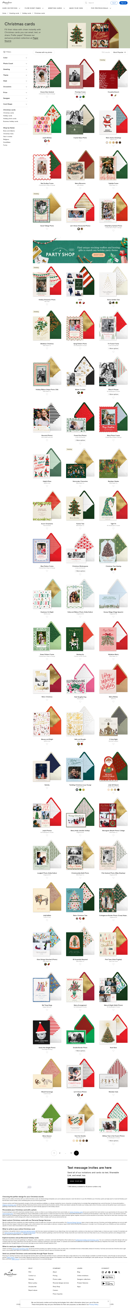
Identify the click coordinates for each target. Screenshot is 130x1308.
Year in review (7, 136)
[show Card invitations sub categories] (19, 8)
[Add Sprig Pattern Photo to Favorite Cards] (80, 348)
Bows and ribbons (9, 131)
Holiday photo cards (9, 118)
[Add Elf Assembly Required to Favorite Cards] (80, 964)
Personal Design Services (74, 1222)
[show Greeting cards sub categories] (64, 8)
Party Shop (56, 1286)
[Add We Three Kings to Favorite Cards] (47, 1010)
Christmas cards (8, 113)
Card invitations (9, 8)
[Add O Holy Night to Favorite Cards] (113, 744)
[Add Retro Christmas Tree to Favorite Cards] (80, 922)
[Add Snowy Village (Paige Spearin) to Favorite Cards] (113, 617)
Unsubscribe (32, 1286)
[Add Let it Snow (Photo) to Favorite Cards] (80, 1098)
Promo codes (57, 1279)
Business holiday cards (10, 121)
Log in (114, 3)
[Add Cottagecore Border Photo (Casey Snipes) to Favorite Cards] (113, 920)
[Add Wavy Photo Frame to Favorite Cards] (113, 440)
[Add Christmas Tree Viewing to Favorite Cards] (113, 572)
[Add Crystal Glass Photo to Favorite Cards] (80, 141)
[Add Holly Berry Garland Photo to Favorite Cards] (113, 230)
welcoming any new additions (13, 1233)
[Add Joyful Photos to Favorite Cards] (47, 835)
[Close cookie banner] (108, 1301)
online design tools (7, 1213)
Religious (6, 139)
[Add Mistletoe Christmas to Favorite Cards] (47, 348)
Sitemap (31, 1279)
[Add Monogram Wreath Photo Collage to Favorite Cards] (113, 835)
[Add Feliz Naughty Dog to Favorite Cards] (80, 701)
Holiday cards (26, 13)
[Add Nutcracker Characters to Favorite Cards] (80, 486)
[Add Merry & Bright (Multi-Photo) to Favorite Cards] (113, 1010)
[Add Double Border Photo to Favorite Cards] (80, 1054)
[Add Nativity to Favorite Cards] (47, 788)
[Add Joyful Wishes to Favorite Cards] (47, 144)
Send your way (76, 1181)
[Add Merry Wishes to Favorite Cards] (113, 701)
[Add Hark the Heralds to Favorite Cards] (80, 1144)
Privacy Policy (93, 1304)
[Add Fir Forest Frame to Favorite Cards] (113, 352)
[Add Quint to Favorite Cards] (80, 306)
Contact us (32, 1275)
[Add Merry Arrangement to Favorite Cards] (80, 1010)
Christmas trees (8, 134)
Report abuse (32, 1290)
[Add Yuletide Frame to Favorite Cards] (113, 188)
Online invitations (82, 1275)
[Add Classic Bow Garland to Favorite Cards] (47, 97)
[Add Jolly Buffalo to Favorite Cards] (47, 920)
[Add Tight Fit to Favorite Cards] (113, 528)
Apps (79, 1286)
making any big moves (29, 1233)
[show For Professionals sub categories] (110, 8)
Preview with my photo (43, 52)
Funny (5, 145)
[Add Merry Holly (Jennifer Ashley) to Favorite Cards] (80, 835)
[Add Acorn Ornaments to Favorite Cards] (47, 528)
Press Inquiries (57, 1294)
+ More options (113, 348)
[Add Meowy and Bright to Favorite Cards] (47, 744)
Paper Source (11, 1257)
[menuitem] (11, 8)
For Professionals (99, 8)
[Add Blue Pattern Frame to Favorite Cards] (47, 571)
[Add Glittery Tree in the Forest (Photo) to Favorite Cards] (113, 1144)
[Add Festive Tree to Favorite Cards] (80, 528)
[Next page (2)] (76, 1153)
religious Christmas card (9, 1205)
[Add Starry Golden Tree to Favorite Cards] (113, 306)
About (55, 1272)
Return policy (32, 1283)
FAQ (29, 1272)
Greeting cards (55, 8)
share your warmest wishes (27, 1231)
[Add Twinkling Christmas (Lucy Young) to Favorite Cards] (80, 793)
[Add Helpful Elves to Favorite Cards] (47, 486)
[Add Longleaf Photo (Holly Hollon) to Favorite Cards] (47, 878)
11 (71, 1153)
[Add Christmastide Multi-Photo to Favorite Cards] (80, 878)
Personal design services (61, 1283)
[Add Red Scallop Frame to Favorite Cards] (47, 188)
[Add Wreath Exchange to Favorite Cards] (47, 1096)
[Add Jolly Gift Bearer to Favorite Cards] (113, 793)
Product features (82, 1283)
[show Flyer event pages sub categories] (43, 8)
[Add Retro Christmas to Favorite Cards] (47, 700)
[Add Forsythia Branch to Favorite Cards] (113, 98)
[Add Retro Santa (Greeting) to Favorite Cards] (113, 146)
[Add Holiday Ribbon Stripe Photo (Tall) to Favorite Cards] (47, 394)
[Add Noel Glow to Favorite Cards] (113, 1051)
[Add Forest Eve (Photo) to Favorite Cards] (80, 443)
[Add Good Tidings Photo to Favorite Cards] (47, 229)
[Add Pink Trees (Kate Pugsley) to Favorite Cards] (113, 964)
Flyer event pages (33, 8)
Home (4, 13)
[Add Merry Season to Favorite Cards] (47, 1140)
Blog (78, 1272)
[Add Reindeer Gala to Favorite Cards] (113, 1095)
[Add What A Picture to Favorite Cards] (113, 398)
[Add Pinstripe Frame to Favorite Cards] (80, 100)
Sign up (123, 3)
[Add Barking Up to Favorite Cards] (80, 659)
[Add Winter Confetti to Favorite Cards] (80, 396)
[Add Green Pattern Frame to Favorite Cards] (47, 659)
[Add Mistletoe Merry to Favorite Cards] (113, 659)
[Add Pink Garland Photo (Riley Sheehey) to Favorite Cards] (113, 878)
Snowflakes (6, 142)
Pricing (55, 1275)
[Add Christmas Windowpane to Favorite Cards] (80, 574)
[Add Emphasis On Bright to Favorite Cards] (47, 617)
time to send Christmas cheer (20, 1248)
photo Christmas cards (76, 1212)
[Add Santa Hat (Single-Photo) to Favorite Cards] (47, 1052)
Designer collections (83, 1279)
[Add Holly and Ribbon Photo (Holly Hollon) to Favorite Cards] (80, 617)
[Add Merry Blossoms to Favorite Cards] (80, 188)
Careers (55, 1290)
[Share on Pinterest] (109, 1272)
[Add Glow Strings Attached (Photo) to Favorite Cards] (47, 967)
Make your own (76, 8)
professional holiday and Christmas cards (87, 1240)
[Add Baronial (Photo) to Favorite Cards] (47, 440)
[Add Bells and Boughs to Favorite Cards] (80, 747)
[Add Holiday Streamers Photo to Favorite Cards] (47, 304)
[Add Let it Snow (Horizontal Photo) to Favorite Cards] (80, 232)
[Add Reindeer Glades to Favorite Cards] (113, 486)
